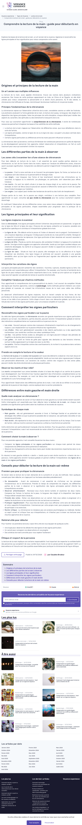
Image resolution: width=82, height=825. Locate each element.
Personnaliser (49, 823)
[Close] (62, 406)
